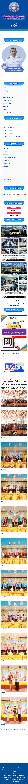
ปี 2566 (25, 304)
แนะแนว (4, 176)
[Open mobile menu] (1, 30)
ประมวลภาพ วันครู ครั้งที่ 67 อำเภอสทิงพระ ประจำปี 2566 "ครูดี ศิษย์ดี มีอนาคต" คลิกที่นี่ (14, 730)
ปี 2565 (20, 304)
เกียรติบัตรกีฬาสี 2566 (14, 194)
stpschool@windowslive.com (11, 775)
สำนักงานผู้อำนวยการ (8, 179)
